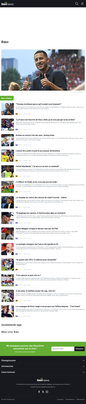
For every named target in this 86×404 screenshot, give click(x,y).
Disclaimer (60, 399)
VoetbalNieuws (70, 399)
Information (7, 366)
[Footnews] (43, 379)
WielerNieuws (80, 399)
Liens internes (8, 372)
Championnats (8, 360)
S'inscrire (79, 349)
